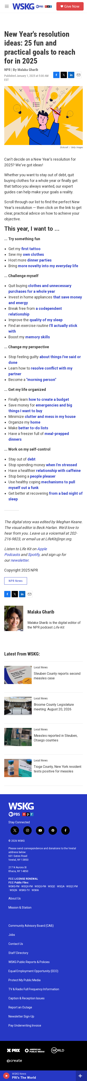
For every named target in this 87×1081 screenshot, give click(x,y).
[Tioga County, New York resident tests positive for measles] (18, 768)
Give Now (71, 6)
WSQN (13, 890)
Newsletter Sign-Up (21, 1016)
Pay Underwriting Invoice (24, 1025)
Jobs (11, 934)
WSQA (60, 886)
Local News (41, 667)
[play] (6, 1076)
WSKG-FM (13, 886)
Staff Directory (18, 953)
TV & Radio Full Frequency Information (33, 989)
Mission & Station (19, 907)
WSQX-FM (27, 886)
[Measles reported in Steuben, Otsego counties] (18, 737)
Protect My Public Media (24, 980)
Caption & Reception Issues (26, 998)
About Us (14, 898)
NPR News (16, 580)
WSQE (51, 886)
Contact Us (15, 944)
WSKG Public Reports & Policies (29, 962)
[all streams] (81, 1075)
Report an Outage (20, 1007)
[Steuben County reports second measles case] (18, 675)
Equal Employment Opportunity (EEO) (33, 971)
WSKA (35, 890)
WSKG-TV (24, 890)
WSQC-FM (72, 886)
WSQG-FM (40, 886)
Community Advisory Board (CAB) (31, 925)
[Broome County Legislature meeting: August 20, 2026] (18, 706)
